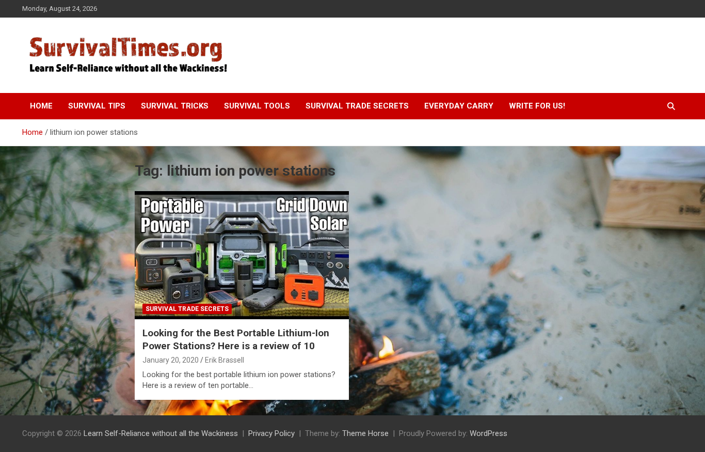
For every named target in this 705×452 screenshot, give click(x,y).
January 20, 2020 (170, 360)
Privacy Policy (271, 433)
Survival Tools (257, 106)
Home (41, 106)
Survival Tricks (175, 106)
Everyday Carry (458, 106)
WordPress (488, 433)
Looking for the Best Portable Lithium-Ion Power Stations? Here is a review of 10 (235, 339)
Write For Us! (537, 106)
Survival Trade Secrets (357, 106)
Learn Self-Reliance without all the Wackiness (161, 433)
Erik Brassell (224, 360)
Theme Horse (365, 433)
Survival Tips (96, 106)
